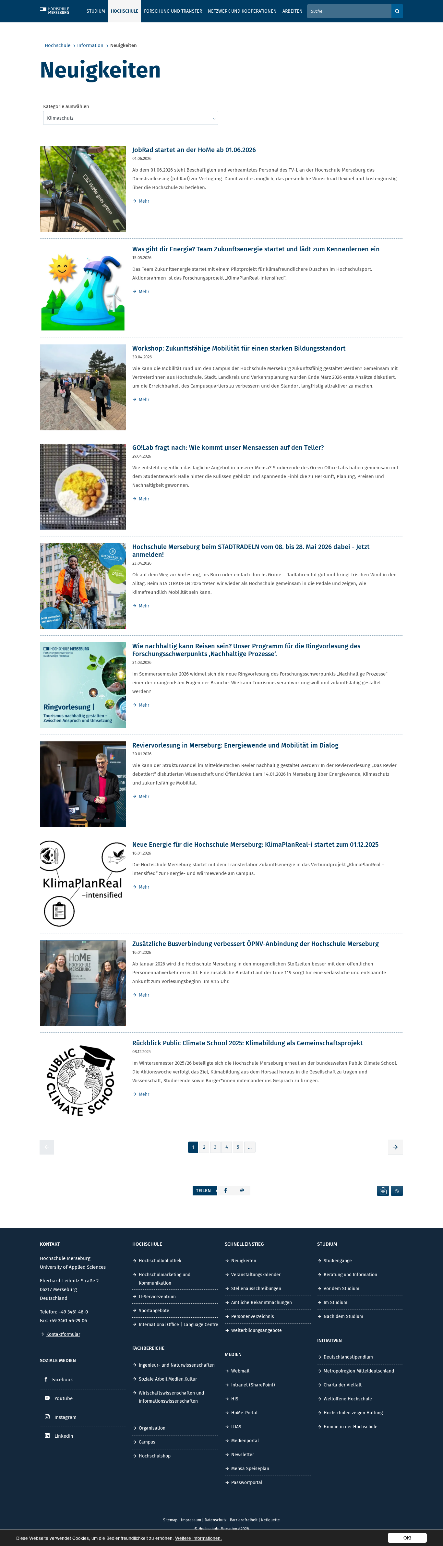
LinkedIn (63, 1436)
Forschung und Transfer (173, 11)
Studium (96, 11)
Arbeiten (292, 11)
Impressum (191, 1520)
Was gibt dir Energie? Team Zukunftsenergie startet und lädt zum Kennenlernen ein (256, 249)
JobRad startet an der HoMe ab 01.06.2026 (194, 150)
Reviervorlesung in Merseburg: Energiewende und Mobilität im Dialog (235, 745)
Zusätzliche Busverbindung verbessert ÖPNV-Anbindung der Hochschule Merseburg (255, 944)
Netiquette (270, 1520)
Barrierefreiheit (243, 1520)
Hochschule (57, 45)
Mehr (144, 201)
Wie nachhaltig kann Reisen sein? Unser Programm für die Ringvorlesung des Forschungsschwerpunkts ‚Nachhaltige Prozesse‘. (246, 650)
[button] (226, 1190)
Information (90, 45)
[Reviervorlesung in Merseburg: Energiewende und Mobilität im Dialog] (83, 784)
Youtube (63, 1398)
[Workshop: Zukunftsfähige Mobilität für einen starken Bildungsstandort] (83, 387)
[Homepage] (59, 9)
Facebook (62, 1380)
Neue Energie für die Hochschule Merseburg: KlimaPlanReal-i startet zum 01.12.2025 (255, 844)
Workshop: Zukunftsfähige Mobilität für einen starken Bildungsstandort (239, 348)
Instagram (65, 1417)
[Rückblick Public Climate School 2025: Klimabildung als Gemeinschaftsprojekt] (83, 1082)
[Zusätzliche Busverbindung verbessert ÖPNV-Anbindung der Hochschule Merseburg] (83, 982)
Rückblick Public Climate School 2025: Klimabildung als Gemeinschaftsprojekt (247, 1043)
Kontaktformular (63, 1334)
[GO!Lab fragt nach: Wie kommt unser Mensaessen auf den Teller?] (83, 486)
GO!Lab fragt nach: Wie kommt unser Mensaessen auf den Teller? (228, 447)
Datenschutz (215, 1520)
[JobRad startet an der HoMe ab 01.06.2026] (83, 188)
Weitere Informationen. (198, 1538)
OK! (407, 1537)
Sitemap (170, 1520)
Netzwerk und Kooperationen (242, 11)
